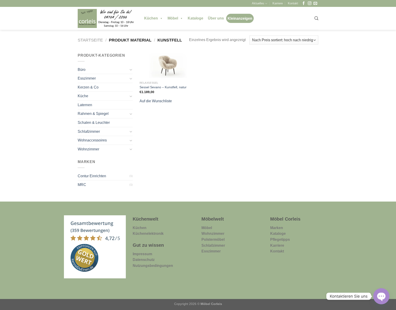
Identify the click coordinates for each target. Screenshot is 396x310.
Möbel (173, 18)
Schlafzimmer (89, 131)
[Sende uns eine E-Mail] (315, 4)
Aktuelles (258, 3)
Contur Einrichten (92, 176)
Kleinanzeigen (240, 18)
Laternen (85, 105)
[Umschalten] (131, 69)
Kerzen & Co (88, 87)
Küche (83, 96)
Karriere (277, 3)
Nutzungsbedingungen (153, 266)
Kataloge (195, 18)
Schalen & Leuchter (94, 123)
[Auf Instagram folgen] (309, 4)
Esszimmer (87, 78)
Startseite (90, 40)
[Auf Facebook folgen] (303, 4)
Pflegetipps (280, 239)
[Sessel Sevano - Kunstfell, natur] (168, 66)
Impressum (142, 254)
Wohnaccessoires (92, 140)
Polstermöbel (213, 239)
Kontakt (293, 3)
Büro (81, 70)
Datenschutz (144, 260)
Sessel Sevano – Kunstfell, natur (163, 87)
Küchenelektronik (148, 233)
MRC (82, 185)
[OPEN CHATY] (381, 296)
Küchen (151, 18)
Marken (276, 228)
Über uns (216, 18)
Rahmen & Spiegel (93, 114)
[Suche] (316, 18)
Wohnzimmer (88, 149)
